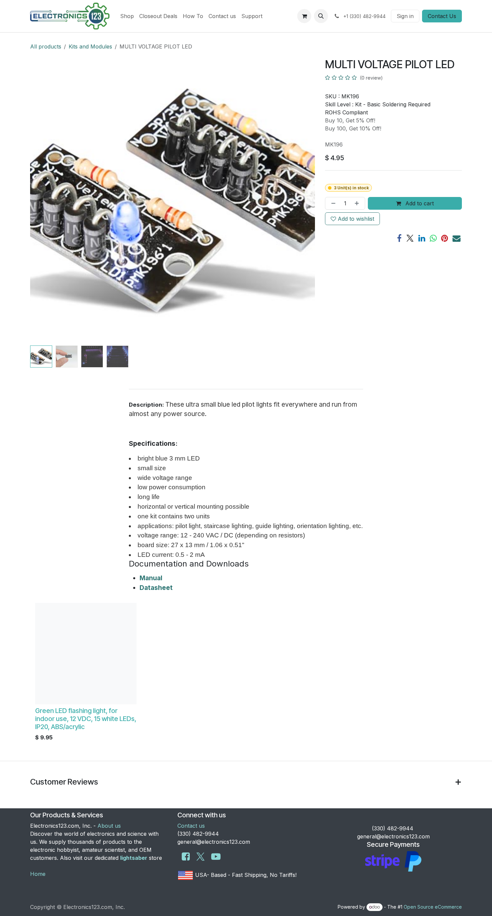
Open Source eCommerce (433, 907)
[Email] (457, 238)
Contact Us (442, 16)
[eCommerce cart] (304, 16)
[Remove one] (332, 203)
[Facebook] (399, 238)
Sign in (405, 16)
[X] (410, 238)
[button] (321, 16)
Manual (151, 578)
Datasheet (156, 588)
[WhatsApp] (433, 238)
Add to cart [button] (419, 203)
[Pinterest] (444, 238)
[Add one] (358, 203)
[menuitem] (127, 16)
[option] (246, 674)
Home (38, 874)
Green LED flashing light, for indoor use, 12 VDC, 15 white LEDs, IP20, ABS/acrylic (85, 719)
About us (109, 825)
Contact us (191, 825)
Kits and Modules (90, 46)
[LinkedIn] (421, 238)
